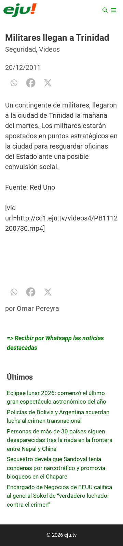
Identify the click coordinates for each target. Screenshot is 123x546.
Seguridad (20, 49)
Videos (49, 49)
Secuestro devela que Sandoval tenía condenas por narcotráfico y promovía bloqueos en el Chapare (56, 468)
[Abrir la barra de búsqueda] (105, 10)
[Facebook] (31, 83)
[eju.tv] (20, 10)
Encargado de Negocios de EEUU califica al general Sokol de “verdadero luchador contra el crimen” (59, 496)
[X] (48, 83)
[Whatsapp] (14, 83)
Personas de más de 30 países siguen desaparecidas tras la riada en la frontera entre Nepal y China (59, 440)
